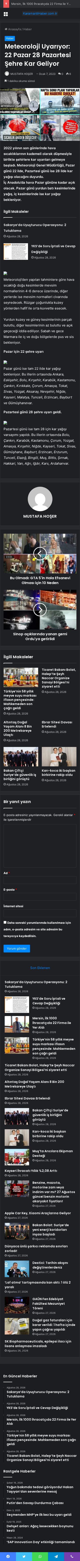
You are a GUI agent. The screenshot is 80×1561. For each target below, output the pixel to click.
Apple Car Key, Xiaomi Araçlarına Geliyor (38, 1213)
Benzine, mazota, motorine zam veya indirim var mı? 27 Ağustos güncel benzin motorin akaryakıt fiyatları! (53, 1191)
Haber (27, 29)
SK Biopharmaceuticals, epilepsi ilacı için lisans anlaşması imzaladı (38, 1343)
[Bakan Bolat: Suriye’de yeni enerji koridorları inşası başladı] (17, 1231)
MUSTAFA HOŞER (21, 73)
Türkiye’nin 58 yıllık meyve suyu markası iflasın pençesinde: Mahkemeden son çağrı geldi (20, 699)
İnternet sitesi (13, 906)
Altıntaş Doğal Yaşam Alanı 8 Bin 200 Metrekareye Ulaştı (18, 728)
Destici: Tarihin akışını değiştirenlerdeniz (50, 1265)
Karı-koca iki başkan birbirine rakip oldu (58, 772)
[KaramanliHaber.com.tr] (40, 13)
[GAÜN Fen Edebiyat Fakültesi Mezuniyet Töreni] (17, 1305)
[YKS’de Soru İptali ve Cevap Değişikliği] (16, 251)
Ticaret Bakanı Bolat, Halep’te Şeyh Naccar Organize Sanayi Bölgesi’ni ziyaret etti (59, 678)
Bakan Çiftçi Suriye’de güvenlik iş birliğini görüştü (20, 774)
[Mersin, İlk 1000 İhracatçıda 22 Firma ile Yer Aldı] (17, 1024)
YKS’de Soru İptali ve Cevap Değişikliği (48, 1000)
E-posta (10, 889)
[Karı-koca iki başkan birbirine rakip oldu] (59, 756)
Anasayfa (14, 29)
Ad (7, 873)
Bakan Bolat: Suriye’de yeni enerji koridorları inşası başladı (50, 1230)
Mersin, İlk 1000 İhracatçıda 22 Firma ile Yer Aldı (44, 4)
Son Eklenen (40, 968)
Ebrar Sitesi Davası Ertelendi (57, 724)
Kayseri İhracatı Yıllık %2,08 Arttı (31, 1171)
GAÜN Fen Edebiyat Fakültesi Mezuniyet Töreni (48, 1303)
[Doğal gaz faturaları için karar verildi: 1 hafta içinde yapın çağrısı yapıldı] (17, 1326)
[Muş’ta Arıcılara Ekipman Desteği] (17, 1157)
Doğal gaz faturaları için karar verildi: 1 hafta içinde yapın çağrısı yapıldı (53, 1325)
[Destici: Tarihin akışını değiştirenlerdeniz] (17, 1269)
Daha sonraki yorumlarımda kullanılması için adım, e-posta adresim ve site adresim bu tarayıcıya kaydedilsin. (37, 929)
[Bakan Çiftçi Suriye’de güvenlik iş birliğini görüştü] (21, 756)
